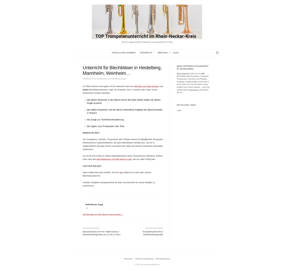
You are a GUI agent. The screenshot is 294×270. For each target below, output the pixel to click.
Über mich (162, 53)
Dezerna (192, 90)
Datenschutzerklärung (144, 259)
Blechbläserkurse (163, 259)
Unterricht (146, 53)
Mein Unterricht (183, 74)
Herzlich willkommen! (124, 53)
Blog (176, 53)
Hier (121, 172)
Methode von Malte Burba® (146, 86)
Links (179, 110)
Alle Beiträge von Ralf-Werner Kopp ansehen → (103, 214)
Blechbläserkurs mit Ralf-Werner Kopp (114, 159)
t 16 (197, 90)
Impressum (128, 259)
